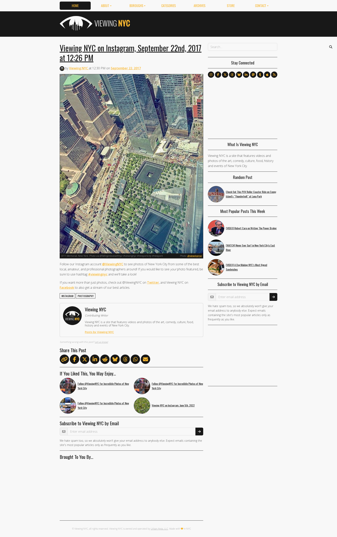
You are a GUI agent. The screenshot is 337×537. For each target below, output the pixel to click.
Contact (260, 5)
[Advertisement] (206, 23)
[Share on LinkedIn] (94, 360)
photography (86, 296)
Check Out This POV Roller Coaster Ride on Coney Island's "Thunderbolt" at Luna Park (251, 194)
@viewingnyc (194, 255)
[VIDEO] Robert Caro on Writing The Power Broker (251, 228)
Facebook (67, 287)
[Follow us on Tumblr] (260, 74)
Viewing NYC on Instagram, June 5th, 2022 (173, 405)
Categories (168, 5)
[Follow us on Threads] (232, 74)
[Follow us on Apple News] (267, 74)
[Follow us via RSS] (274, 74)
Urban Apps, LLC (159, 528)
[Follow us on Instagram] (211, 74)
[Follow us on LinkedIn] (246, 74)
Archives (199, 5)
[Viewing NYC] (94, 23)
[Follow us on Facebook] (218, 74)
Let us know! (101, 342)
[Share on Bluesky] (115, 360)
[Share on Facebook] (74, 360)
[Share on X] (84, 360)
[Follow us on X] (225, 74)
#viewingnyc (97, 274)
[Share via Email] (145, 360)
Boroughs (136, 5)
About (105, 5)
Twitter (153, 282)
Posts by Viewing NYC (99, 332)
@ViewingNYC (112, 264)
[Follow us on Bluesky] (239, 74)
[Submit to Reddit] (105, 360)
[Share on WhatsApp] (135, 360)
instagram (67, 296)
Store (231, 5)
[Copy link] (64, 359)
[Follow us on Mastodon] (253, 74)
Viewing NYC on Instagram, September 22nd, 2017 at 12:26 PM (130, 52)
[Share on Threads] (125, 360)
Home (75, 5)
